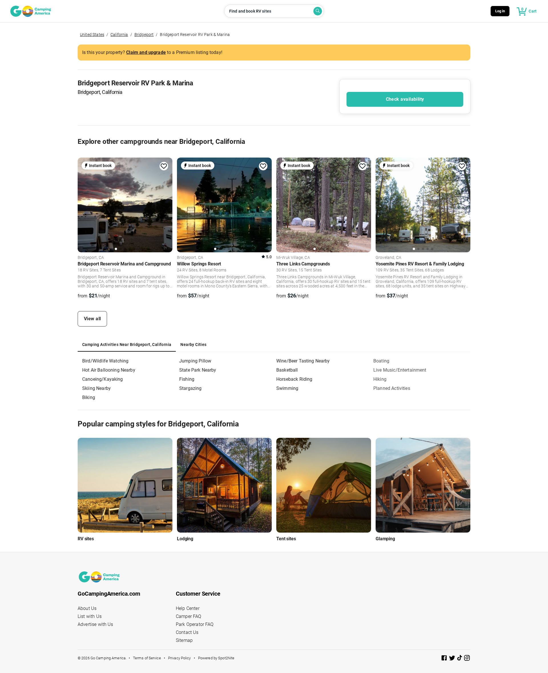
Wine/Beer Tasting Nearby (303, 361)
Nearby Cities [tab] (193, 344)
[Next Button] (166, 204)
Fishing (186, 379)
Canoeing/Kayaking (102, 379)
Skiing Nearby (96, 388)
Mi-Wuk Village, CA (293, 257)
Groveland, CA (388, 257)
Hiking (379, 379)
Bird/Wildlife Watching (105, 361)
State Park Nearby (197, 370)
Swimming (287, 388)
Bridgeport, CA (91, 257)
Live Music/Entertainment (399, 370)
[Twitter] (453, 658)
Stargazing (190, 388)
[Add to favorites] (163, 166)
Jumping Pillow (195, 361)
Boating (381, 361)
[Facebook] (445, 658)
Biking (88, 397)
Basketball (287, 370)
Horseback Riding (294, 379)
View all (92, 318)
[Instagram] (467, 658)
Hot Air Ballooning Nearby (108, 370)
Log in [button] (500, 11)
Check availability (405, 99)
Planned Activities (391, 388)
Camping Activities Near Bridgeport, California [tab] (126, 344)
